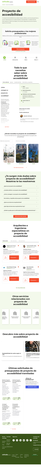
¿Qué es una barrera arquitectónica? (13, 202)
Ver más (14, 428)
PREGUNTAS (36, 59)
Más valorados (14, 240)
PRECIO (25, 59)
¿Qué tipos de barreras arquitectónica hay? (14, 206)
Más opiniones (22, 240)
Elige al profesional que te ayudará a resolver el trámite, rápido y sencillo (35, 43)
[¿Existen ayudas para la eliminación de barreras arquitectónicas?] (36, 210)
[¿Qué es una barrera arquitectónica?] (36, 202)
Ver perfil (5, 257)
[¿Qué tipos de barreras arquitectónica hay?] (36, 206)
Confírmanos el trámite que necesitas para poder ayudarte (10, 43)
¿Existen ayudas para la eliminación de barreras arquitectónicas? (19, 210)
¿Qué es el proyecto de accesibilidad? (13, 186)
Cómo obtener (6, 82)
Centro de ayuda (4, 447)
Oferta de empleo (8, 444)
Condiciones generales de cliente (26, 456)
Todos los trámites (8, 440)
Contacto (36, 449)
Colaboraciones (9, 446)
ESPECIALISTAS (15, 59)
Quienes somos (4, 442)
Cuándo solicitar (17, 82)
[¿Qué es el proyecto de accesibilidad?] (36, 186)
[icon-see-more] (9, 126)
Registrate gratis (32, 386)
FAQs (3, 444)
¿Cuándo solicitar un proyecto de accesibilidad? (15, 190)
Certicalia (3, 4)
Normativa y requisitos (27, 82)
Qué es (11, 82)
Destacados (5, 240)
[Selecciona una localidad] (21, 141)
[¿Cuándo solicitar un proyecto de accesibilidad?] (36, 190)
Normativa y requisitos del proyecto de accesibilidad (16, 198)
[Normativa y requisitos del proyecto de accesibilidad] (36, 198)
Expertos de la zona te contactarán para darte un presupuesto (22, 43)
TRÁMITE (4, 59)
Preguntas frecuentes (20, 216)
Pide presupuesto (31, 1)
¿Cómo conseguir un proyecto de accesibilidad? (15, 194)
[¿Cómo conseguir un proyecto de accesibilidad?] (36, 194)
